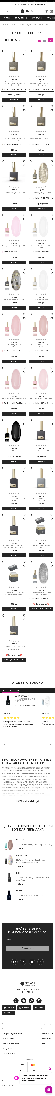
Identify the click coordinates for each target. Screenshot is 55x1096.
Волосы (37, 18)
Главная (5, 25)
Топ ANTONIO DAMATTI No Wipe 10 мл (25, 700)
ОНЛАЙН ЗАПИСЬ (8, 1054)
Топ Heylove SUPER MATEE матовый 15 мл (14, 498)
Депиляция (21, 18)
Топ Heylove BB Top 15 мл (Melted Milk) (14, 397)
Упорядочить (11, 40)
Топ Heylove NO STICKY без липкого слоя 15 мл (41, 498)
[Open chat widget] (48, 1089)
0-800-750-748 (37, 4)
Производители (46, 1039)
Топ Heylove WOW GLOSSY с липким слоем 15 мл (14, 191)
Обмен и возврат (8, 1039)
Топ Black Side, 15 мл (13, 449)
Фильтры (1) (50, 40)
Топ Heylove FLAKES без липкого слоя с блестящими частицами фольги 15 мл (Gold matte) (41, 137)
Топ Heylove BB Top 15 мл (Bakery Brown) (41, 344)
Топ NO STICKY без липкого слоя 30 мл (41, 545)
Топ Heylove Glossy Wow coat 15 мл (41, 449)
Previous (4, 743)
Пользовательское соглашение (11, 1081)
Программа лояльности (11, 1044)
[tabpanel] (20, 717)
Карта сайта (45, 1029)
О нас (4, 1024)
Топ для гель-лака (11, 690)
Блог (43, 1044)
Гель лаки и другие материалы (31, 25)
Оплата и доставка (9, 1029)
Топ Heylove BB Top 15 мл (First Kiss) (41, 397)
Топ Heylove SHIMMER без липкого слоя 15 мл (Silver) (41, 592)
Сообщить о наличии (41, 609)
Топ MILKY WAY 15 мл (41, 298)
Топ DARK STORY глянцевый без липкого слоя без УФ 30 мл (14, 592)
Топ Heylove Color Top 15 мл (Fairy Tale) (14, 245)
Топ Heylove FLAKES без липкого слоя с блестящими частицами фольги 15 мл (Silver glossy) (41, 82)
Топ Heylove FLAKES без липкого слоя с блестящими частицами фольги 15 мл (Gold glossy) (13, 82)
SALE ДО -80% (7, 1049)
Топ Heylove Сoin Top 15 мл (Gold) (14, 298)
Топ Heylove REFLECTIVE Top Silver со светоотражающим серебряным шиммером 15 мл (14, 646)
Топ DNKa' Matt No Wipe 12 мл (29, 896)
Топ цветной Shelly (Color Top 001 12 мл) (34, 845)
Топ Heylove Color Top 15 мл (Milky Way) (41, 245)
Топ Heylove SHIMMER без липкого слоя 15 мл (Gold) (41, 191)
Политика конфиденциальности (43, 1081)
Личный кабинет (47, 1034)
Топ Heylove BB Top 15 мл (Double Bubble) (14, 344)
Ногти (6, 18)
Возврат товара (46, 1024)
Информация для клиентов (12, 1034)
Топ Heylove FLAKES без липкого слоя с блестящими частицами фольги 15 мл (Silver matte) (13, 137)
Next (50, 743)
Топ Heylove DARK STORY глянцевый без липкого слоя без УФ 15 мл (14, 545)
